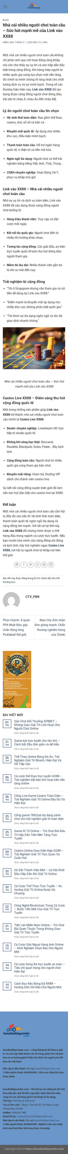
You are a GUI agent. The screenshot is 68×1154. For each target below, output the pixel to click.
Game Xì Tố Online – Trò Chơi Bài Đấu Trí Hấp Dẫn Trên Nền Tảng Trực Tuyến (39, 834)
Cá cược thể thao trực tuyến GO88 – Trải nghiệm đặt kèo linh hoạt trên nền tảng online (39, 779)
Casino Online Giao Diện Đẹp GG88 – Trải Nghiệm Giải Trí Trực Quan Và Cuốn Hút (39, 854)
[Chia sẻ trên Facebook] (24, 565)
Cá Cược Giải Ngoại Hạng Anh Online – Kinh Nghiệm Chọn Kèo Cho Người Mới (38, 948)
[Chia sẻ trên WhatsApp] (17, 565)
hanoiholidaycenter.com (47, 1068)
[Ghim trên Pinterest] (44, 565)
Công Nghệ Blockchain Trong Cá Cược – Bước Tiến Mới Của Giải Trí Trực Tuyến (39, 909)
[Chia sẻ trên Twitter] (30, 565)
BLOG (6, 20)
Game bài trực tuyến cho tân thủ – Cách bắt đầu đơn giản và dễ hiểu (37, 742)
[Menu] (5, 6)
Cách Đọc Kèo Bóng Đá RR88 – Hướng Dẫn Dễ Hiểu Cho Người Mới (37, 985)
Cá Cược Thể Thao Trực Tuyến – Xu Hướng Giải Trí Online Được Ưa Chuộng (38, 889)
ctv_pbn (42, 42)
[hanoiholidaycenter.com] (34, 6)
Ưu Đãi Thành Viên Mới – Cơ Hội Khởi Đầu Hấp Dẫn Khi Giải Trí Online (39, 872)
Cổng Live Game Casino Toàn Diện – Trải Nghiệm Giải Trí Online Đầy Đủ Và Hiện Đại (39, 799)
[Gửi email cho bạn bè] (37, 565)
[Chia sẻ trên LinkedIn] (51, 565)
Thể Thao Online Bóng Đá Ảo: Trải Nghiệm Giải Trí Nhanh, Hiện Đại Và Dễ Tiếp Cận (37, 760)
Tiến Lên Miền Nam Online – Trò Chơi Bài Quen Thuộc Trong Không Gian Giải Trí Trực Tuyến (39, 928)
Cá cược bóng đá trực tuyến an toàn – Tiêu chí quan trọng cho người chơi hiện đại (39, 967)
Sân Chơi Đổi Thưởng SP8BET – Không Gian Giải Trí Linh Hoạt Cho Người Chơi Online (37, 724)
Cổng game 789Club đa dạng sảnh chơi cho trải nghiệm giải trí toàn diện (39, 817)
